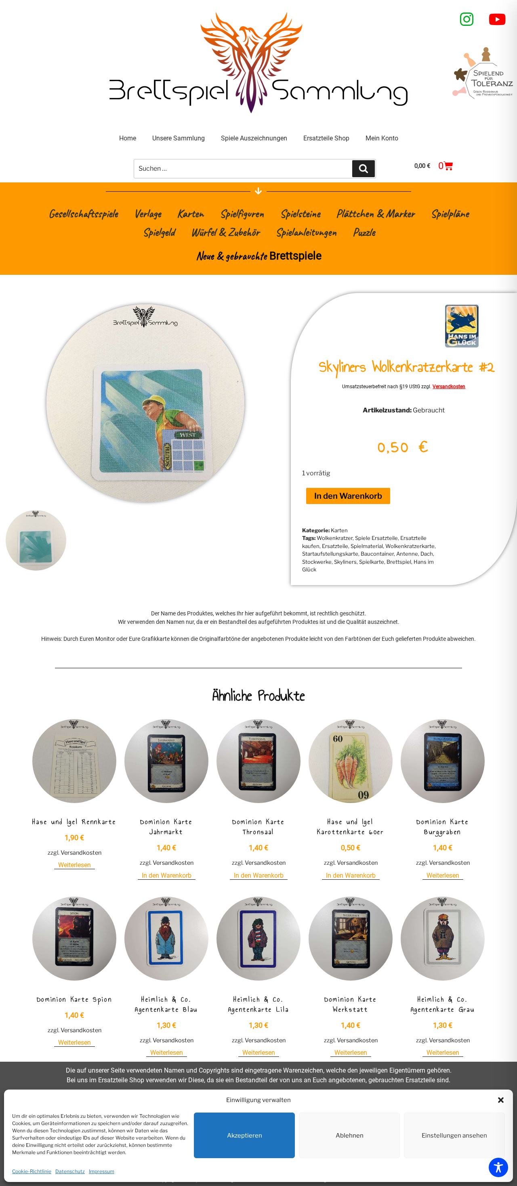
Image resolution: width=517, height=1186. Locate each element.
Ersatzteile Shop (326, 138)
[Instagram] (467, 19)
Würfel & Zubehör (225, 232)
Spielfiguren (242, 213)
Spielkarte (371, 561)
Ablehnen (350, 1135)
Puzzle (364, 232)
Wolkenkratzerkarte (410, 546)
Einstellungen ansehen (454, 1135)
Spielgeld (158, 232)
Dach (426, 553)
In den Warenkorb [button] (166, 875)
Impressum (101, 1171)
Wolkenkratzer (335, 538)
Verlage (147, 213)
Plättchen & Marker (375, 213)
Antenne (407, 553)
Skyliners (345, 561)
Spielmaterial (367, 546)
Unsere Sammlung (178, 138)
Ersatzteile (335, 546)
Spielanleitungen (305, 232)
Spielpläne (450, 213)
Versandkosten (449, 386)
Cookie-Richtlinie (31, 1171)
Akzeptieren (244, 1135)
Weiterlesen (74, 865)
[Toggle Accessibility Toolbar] (498, 1167)
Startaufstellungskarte (330, 553)
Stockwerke (317, 561)
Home (127, 138)
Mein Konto (382, 138)
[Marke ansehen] (462, 346)
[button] (501, 1100)
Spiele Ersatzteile (376, 538)
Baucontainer (377, 553)
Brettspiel (399, 561)
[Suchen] (363, 168)
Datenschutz (70, 1171)
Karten (190, 213)
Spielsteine (300, 213)
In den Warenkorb (348, 496)
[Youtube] (497, 19)
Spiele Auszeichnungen (254, 138)
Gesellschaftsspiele (83, 213)
